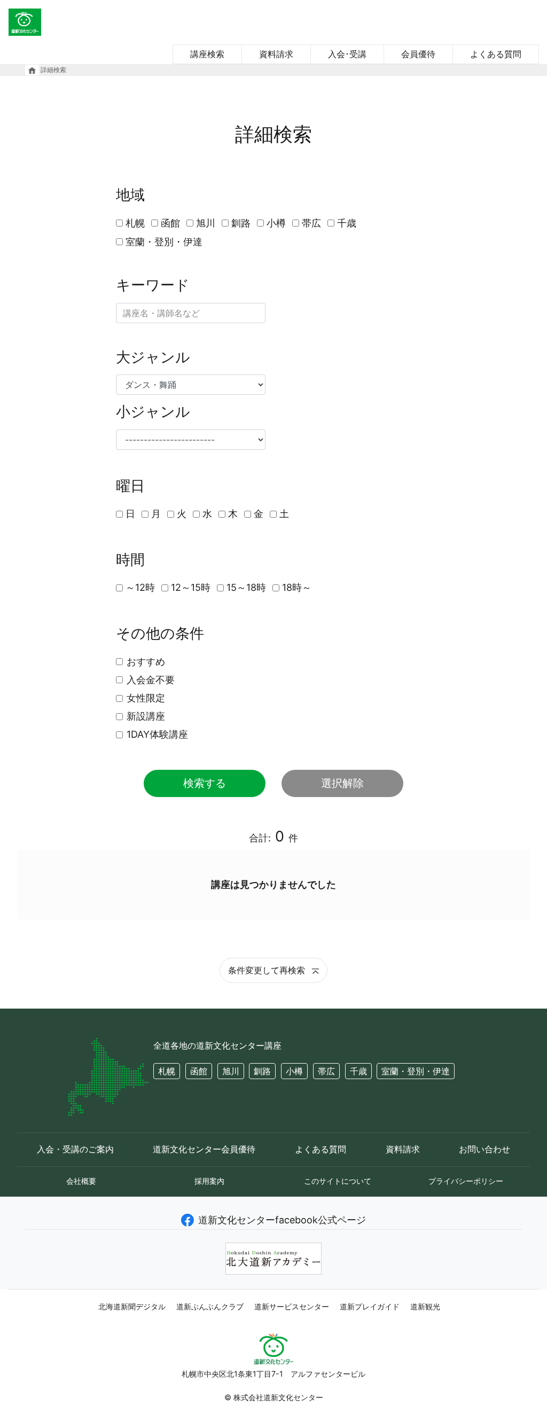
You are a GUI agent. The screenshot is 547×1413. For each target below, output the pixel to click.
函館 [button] (198, 1071)
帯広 (311, 223)
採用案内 (209, 1180)
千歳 (346, 223)
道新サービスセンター (291, 1306)
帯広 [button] (326, 1071)
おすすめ (146, 661)
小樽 (276, 223)
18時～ (296, 587)
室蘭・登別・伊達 (164, 241)
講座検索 (207, 54)
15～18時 (246, 587)
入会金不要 (151, 679)
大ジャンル (153, 357)
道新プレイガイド (370, 1306)
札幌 (135, 223)
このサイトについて (337, 1180)
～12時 (140, 587)
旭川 (205, 223)
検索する (204, 783)
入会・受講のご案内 (75, 1149)
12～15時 (190, 587)
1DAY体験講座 (157, 734)
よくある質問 (495, 54)
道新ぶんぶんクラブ (210, 1306)
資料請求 (276, 54)
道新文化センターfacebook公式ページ (282, 1219)
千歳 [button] (358, 1071)
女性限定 (146, 698)
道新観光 (425, 1306)
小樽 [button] (294, 1071)
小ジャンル (153, 411)
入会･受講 (347, 54)
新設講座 (146, 716)
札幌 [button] (166, 1071)
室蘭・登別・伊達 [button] (415, 1071)
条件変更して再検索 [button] (268, 970)
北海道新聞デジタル (132, 1306)
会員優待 (418, 54)
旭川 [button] (230, 1071)
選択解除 (342, 783)
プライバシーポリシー (465, 1180)
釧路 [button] (262, 1071)
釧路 (241, 223)
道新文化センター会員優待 (204, 1149)
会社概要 (81, 1180)
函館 (170, 223)
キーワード (153, 285)
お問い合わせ (484, 1149)
